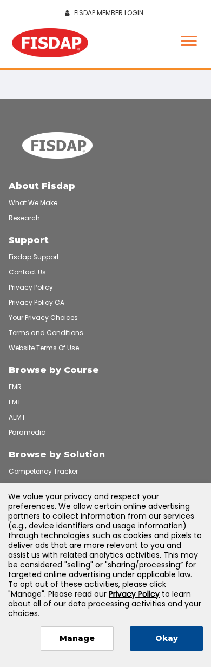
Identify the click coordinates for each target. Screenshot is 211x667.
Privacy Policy (31, 287)
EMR (15, 386)
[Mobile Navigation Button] (189, 42)
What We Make (33, 202)
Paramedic (27, 432)
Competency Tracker (43, 471)
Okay (166, 638)
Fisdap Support (34, 256)
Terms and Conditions (46, 332)
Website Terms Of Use (44, 347)
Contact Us (27, 272)
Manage (77, 638)
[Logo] (50, 44)
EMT (15, 402)
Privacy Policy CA (36, 302)
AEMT (17, 417)
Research (24, 218)
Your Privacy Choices (43, 317)
